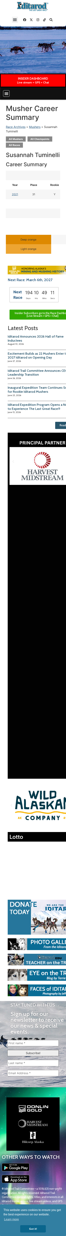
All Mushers (16, 139)
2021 (15, 194)
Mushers (35, 127)
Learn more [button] (11, 1219)
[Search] (51, 20)
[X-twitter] (31, 20)
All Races (14, 145)
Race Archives (15, 127)
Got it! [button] (33, 1228)
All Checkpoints (39, 139)
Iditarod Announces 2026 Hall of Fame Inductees (36, 338)
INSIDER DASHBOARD (33, 78)
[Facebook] (25, 20)
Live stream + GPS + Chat (33, 82)
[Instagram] (38, 20)
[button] (15, 20)
